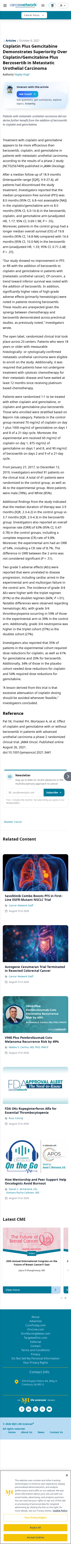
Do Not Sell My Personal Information (35, 1358)
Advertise (35, 1321)
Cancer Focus (31, 15)
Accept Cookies (35, 1537)
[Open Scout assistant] (52, 5)
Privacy (35, 1354)
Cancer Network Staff (21, 905)
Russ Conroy (16, 1118)
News (41, 1432)
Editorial (35, 1342)
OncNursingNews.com (35, 1333)
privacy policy (12, 802)
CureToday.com (36, 1325)
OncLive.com (35, 1329)
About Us (26, 1432)
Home (12, 1432)
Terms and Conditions (35, 1350)
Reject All (35, 1527)
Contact (36, 1346)
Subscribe (52, 792)
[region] (35, 1507)
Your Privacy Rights (35, 1362)
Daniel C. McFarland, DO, (23, 1189)
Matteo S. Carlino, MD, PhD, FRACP (28, 1047)
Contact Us (56, 1432)
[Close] (67, 1475)
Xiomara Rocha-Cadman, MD (22, 1192)
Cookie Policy (60, 1510)
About (35, 1317)
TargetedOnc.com (35, 1338)
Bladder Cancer (13, 821)
